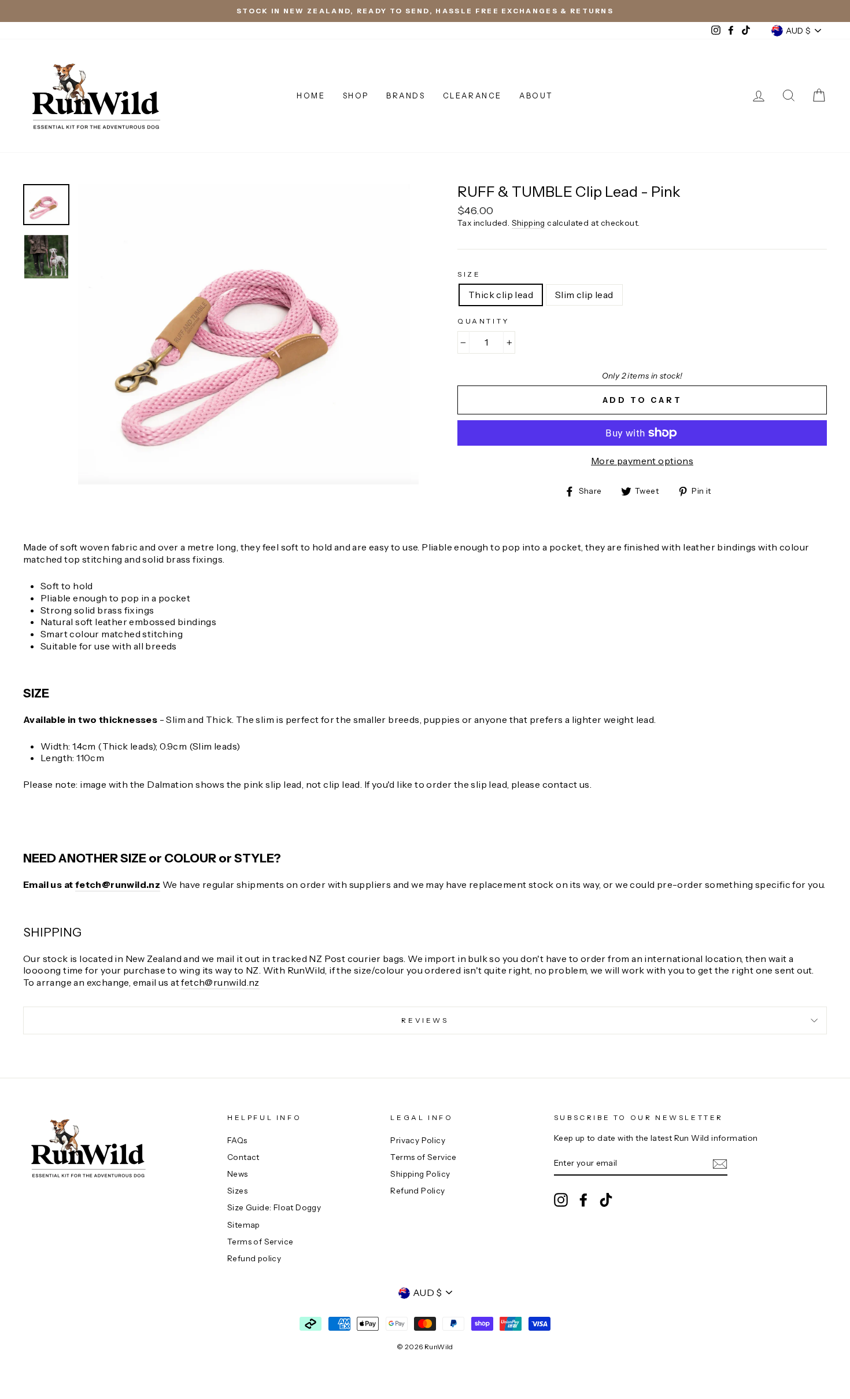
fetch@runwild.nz (117, 884)
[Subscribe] (719, 1164)
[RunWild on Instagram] (561, 1200)
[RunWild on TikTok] (606, 1200)
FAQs (237, 1140)
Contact (243, 1157)
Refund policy (254, 1258)
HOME (311, 95)
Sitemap (243, 1224)
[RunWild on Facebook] (583, 1200)
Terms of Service (260, 1241)
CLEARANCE (472, 95)
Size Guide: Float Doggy (274, 1207)
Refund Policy (417, 1190)
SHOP (356, 95)
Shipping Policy (420, 1173)
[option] (425, 11)
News (237, 1173)
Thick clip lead (500, 294)
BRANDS (406, 95)
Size (469, 274)
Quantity (483, 321)
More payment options (642, 461)
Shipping (528, 222)
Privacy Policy (417, 1140)
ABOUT (536, 95)
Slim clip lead (584, 294)
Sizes (237, 1190)
